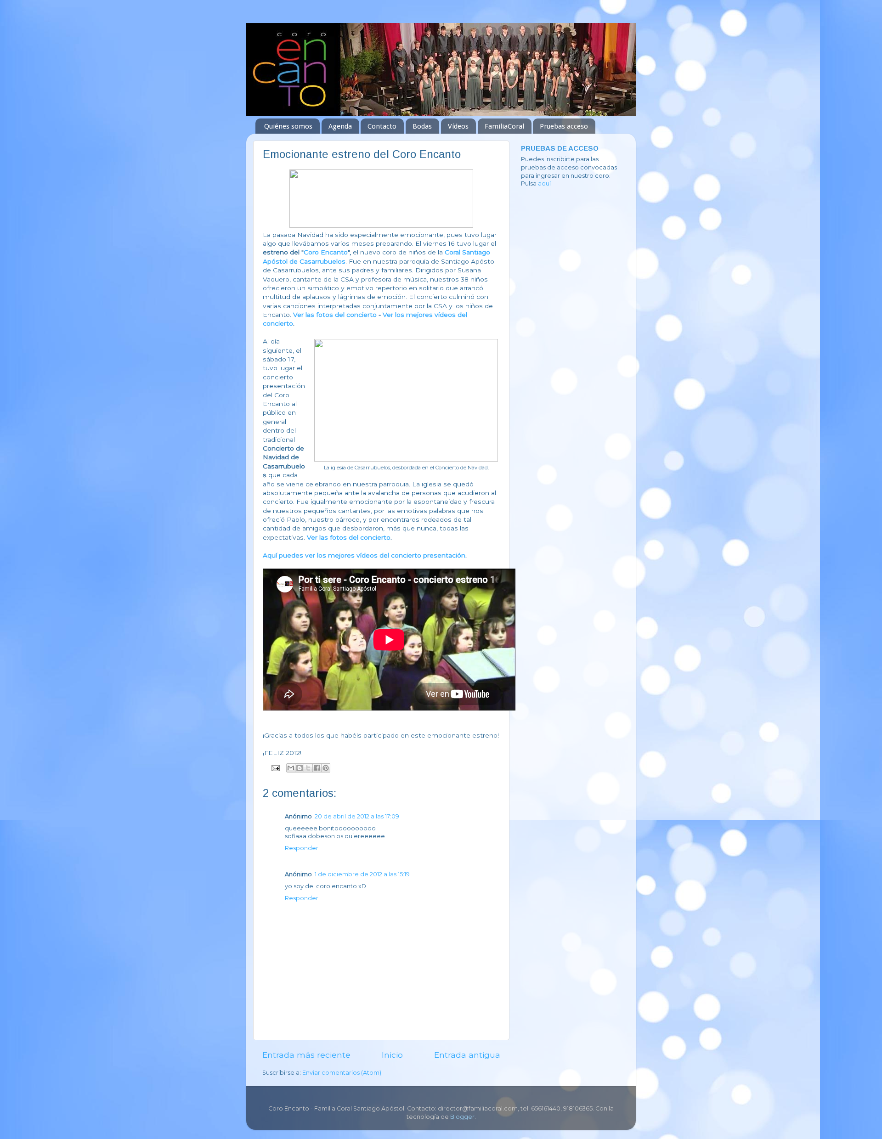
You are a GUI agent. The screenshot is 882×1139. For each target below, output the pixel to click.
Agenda (340, 126)
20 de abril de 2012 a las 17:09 (357, 816)
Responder (301, 848)
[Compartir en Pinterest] (325, 767)
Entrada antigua (467, 1055)
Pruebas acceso (564, 126)
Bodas (422, 126)
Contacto (382, 126)
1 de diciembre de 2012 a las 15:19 (362, 874)
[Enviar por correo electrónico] (290, 767)
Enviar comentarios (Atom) (341, 1072)
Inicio (392, 1055)
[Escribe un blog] (299, 767)
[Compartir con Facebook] (317, 767)
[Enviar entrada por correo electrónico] (275, 767)
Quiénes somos (288, 126)
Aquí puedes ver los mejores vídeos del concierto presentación (364, 555)
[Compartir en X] (308, 767)
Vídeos (458, 126)
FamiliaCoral (504, 126)
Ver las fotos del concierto (335, 314)
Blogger (462, 1116)
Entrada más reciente (306, 1055)
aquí (544, 183)
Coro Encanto (326, 252)
